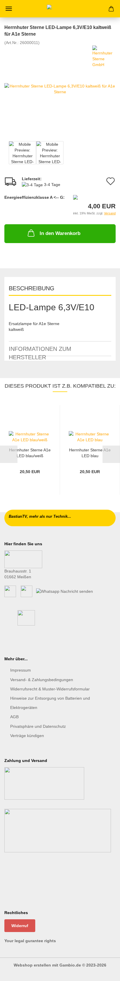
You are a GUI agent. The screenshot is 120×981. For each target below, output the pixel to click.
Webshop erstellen (32, 965)
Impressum (20, 670)
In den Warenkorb (60, 233)
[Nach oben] (104, 972)
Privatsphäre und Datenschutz (38, 726)
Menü (8, 8)
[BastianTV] (60, 8)
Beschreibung (31, 288)
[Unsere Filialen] (23, 559)
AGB (14, 716)
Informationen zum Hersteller (40, 351)
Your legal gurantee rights (30, 940)
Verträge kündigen (27, 735)
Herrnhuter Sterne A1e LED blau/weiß (30, 453)
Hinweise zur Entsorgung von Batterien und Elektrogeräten (50, 703)
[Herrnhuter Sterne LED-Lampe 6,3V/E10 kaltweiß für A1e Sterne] (60, 88)
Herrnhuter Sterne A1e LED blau (90, 453)
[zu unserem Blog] (26, 591)
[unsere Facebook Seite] (10, 591)
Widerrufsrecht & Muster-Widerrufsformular (50, 689)
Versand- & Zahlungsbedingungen (41, 679)
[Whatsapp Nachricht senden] (64, 591)
